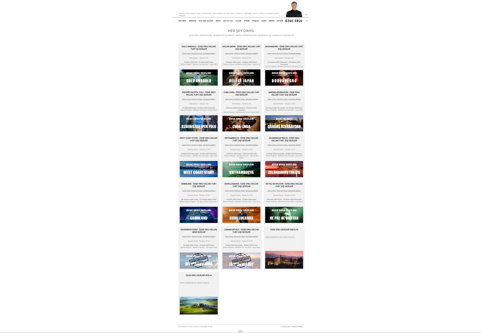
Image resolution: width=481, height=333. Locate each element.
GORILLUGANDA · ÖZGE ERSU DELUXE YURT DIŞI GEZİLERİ (241, 184)
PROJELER (255, 21)
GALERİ (263, 21)
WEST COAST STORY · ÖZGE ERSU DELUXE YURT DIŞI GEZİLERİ (199, 139)
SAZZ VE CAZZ (228, 21)
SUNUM (247, 21)
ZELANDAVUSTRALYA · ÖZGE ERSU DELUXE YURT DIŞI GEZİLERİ (284, 139)
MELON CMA (286, 326)
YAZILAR (239, 21)
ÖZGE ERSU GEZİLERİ (206, 21)
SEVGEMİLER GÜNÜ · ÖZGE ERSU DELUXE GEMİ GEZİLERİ (198, 230)
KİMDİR (271, 21)
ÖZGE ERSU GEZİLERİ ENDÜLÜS (284, 229)
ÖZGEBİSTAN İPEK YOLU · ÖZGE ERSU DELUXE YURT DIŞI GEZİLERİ (199, 93)
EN (307, 15)
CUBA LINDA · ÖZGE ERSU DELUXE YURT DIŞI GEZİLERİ (241, 93)
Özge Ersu (203, 326)
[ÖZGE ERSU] (294, 9)
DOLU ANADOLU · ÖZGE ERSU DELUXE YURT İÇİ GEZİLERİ (199, 47)
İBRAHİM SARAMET (297, 326)
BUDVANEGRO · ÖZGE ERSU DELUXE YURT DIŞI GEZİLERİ (284, 47)
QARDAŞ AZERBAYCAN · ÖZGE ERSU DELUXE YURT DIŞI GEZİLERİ (284, 93)
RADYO (218, 21)
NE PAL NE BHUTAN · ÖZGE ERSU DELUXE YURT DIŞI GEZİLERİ (284, 184)
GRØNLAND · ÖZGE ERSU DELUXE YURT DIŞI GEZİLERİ (198, 184)
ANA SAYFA (182, 21)
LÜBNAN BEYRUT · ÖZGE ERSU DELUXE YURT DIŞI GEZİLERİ (241, 230)
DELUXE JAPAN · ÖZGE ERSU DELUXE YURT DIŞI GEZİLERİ (241, 47)
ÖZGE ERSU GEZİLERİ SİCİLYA (199, 275)
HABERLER (192, 21)
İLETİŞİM (280, 21)
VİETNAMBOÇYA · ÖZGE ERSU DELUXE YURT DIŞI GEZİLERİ (241, 139)
